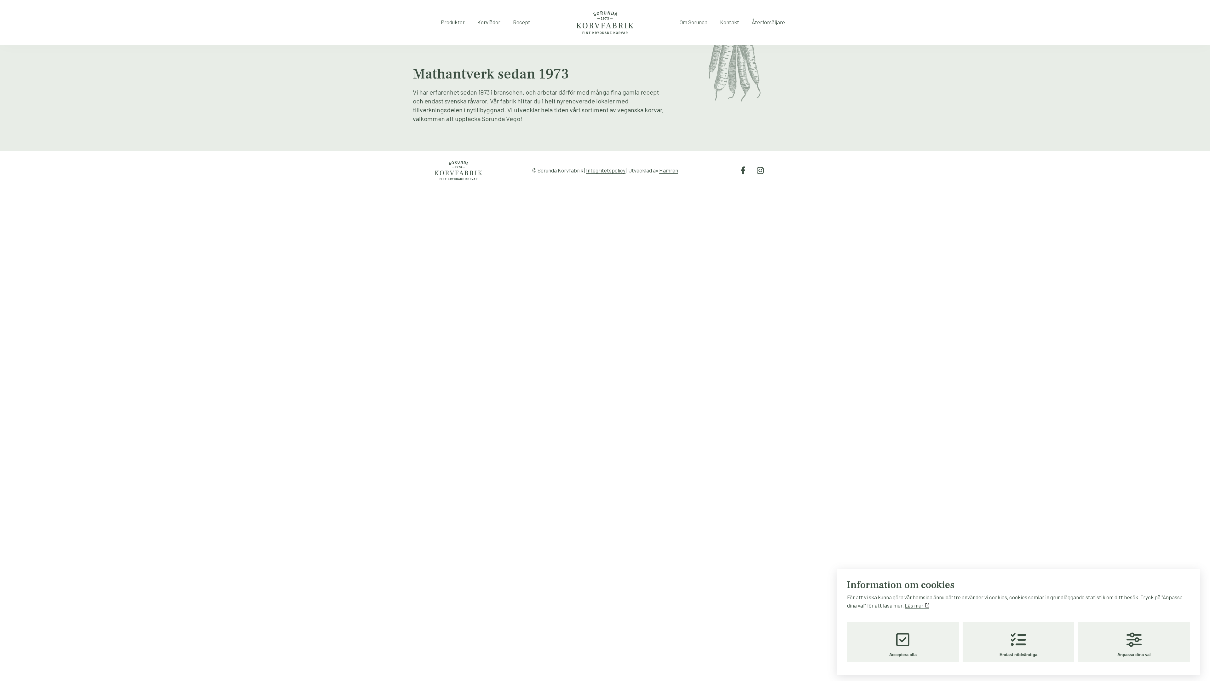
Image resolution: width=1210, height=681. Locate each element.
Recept (521, 22)
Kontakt (729, 22)
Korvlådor (488, 22)
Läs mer (915, 605)
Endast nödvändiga (1018, 654)
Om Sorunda (693, 22)
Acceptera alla (903, 654)
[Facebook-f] (743, 170)
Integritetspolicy (605, 170)
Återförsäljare (768, 22)
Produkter (453, 22)
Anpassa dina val (1134, 654)
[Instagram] (760, 170)
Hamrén (668, 170)
